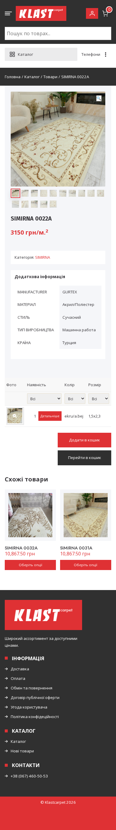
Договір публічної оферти (35, 697)
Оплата (18, 678)
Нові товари (22, 751)
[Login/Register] (92, 13)
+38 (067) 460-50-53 (29, 776)
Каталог (18, 741)
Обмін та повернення (31, 688)
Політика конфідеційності (35, 716)
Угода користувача (29, 707)
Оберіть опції (30, 565)
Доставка (20, 669)
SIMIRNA (42, 257)
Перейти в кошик (84, 457)
